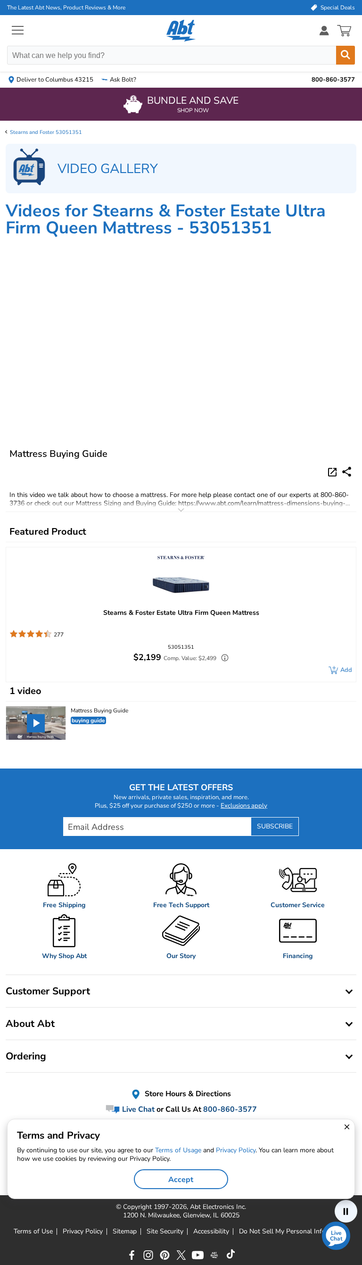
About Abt (30, 1023)
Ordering (26, 1056)
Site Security (165, 1231)
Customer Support (48, 991)
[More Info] (222, 659)
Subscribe (275, 826)
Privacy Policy (83, 1231)
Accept (180, 1179)
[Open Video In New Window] (334, 471)
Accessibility (211, 1231)
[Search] (345, 55)
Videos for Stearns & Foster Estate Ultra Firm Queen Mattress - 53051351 (166, 219)
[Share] (347, 472)
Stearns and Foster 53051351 (46, 132)
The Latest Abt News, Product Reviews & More (66, 7)
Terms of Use (33, 1231)
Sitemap (125, 1231)
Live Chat (137, 1109)
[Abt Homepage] (181, 30)
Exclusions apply (244, 806)
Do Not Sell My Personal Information (293, 1231)
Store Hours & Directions (187, 1094)
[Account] (324, 30)
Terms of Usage (178, 1150)
